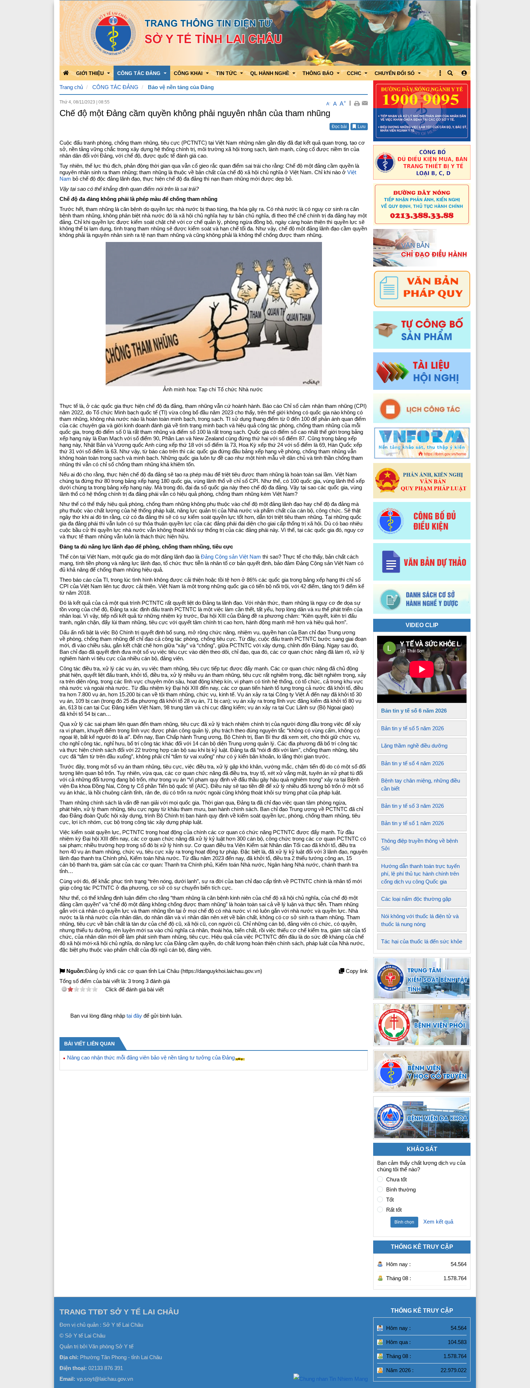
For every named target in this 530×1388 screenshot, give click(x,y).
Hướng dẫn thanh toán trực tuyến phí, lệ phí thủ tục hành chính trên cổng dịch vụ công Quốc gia (420, 874)
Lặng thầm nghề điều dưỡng (414, 746)
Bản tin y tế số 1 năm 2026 (412, 823)
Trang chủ (71, 87)
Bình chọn (404, 1222)
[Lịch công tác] (422, 408)
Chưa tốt (396, 1179)
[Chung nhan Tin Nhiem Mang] (330, 1378)
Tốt (390, 1200)
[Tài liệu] (422, 371)
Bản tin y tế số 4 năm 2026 (412, 763)
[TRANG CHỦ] (65, 73)
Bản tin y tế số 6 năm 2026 (414, 711)
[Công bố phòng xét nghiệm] (422, 520)
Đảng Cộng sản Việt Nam (231, 557)
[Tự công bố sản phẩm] (422, 330)
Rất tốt (394, 1210)
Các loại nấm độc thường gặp (416, 899)
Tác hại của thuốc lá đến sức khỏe (421, 941)
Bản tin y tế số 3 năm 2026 (412, 806)
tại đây (134, 1016)
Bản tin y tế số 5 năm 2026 (412, 728)
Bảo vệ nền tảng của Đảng (181, 87)
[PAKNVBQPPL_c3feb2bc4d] (422, 480)
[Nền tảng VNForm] (422, 443)
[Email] (365, 103)
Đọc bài (339, 126)
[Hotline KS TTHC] (422, 204)
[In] (356, 103)
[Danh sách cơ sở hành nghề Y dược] (422, 612)
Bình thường (401, 1189)
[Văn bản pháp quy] (422, 289)
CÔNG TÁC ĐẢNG (115, 87)
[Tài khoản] (464, 73)
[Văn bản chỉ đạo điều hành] (422, 247)
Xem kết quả (438, 1222)
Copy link (356, 971)
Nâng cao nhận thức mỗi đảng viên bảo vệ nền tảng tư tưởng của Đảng (151, 1057)
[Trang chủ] (265, 33)
